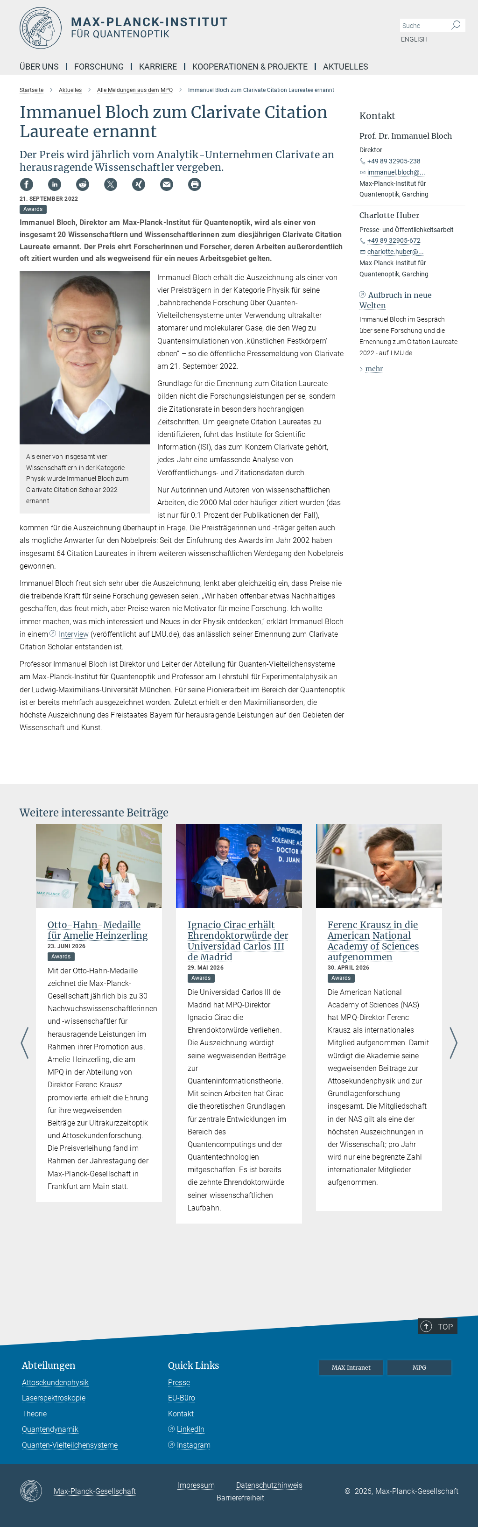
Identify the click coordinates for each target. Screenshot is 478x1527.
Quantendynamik (50, 1429)
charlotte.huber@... (395, 251)
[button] (142, 438)
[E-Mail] (167, 184)
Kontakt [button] (377, 116)
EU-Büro (181, 1397)
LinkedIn (190, 1429)
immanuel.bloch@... (396, 172)
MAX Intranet (351, 1367)
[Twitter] (111, 184)
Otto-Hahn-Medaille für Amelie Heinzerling (98, 930)
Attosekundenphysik (55, 1382)
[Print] (195, 184)
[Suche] (455, 25)
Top (445, 1326)
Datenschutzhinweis (269, 1485)
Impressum (196, 1485)
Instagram (194, 1445)
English (414, 39)
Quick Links (193, 1365)
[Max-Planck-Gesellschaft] (37, 1491)
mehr (374, 369)
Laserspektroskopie (53, 1397)
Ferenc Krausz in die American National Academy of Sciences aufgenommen (373, 941)
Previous (24, 1044)
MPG (419, 1367)
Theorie (34, 1413)
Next (453, 1044)
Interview (74, 634)
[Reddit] (83, 184)
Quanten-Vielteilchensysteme (70, 1445)
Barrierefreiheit (240, 1497)
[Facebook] (27, 184)
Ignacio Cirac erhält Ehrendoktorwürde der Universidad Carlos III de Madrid (238, 941)
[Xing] (139, 184)
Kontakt (181, 1413)
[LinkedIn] (55, 184)
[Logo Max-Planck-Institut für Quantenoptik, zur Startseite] (195, 28)
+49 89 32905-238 (394, 161)
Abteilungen (49, 1365)
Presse (179, 1382)
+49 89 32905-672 (394, 240)
